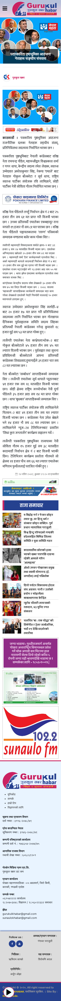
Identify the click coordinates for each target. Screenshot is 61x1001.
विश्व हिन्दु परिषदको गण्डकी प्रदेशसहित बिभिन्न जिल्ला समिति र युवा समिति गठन (39, 536)
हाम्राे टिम (12, 803)
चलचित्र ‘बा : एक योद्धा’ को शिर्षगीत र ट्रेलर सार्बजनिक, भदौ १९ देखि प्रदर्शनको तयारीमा (39, 627)
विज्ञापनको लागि (15, 807)
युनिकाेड (11, 794)
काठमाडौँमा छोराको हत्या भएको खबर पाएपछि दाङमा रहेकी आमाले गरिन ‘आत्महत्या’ (39, 556)
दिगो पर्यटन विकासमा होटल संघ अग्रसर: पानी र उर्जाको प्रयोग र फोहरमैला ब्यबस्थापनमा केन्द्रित (39, 591)
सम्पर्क (11, 799)
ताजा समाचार (31, 505)
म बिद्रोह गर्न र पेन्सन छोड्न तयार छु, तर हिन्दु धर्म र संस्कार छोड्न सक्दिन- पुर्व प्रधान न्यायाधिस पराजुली (38, 521)
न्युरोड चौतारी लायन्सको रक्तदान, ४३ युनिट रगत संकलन (37, 607)
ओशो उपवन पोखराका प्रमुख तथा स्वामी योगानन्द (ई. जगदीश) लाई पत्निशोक (39, 572)
